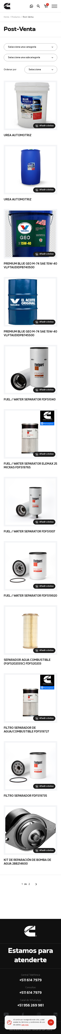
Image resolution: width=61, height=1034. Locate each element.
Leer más (25, 1025)
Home (6, 17)
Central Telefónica (30, 978)
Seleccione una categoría (22, 47)
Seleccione (35, 70)
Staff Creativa (47, 1030)
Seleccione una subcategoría (24, 57)
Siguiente (36, 884)
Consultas (30, 991)
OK (50, 1022)
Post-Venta (28, 17)
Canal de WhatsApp (30, 1003)
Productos (15, 17)
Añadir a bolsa (46, 126)
